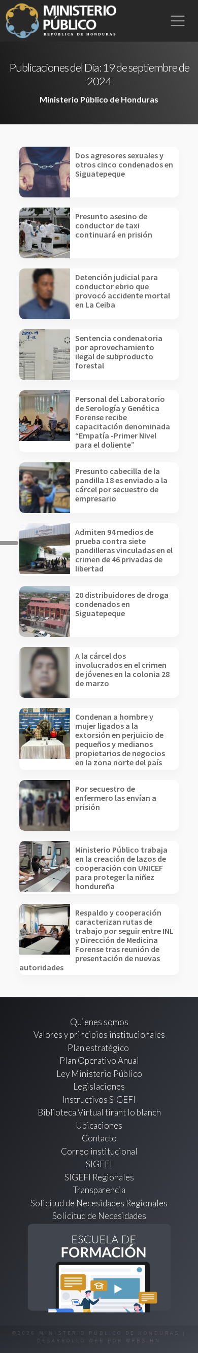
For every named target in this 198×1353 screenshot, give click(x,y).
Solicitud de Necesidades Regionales (99, 1203)
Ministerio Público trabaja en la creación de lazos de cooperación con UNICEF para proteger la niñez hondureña (121, 867)
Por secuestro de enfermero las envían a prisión (115, 798)
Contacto (99, 1138)
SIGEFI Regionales (99, 1177)
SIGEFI (99, 1164)
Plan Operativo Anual (99, 1060)
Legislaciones (99, 1086)
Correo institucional (99, 1151)
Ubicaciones (99, 1125)
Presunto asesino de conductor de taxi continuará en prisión (113, 225)
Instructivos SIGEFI (99, 1099)
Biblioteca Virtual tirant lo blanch (99, 1112)
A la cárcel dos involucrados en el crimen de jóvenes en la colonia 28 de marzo (122, 669)
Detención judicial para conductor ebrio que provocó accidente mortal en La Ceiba (122, 291)
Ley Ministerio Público (99, 1073)
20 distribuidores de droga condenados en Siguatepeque (122, 604)
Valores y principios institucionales (99, 1034)
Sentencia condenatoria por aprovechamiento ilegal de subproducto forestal (118, 351)
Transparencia (99, 1190)
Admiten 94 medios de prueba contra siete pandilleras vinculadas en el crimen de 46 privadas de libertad (124, 550)
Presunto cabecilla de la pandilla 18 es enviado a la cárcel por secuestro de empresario (121, 484)
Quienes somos (99, 1022)
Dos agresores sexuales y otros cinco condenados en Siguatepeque (124, 164)
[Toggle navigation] (177, 21)
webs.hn (143, 1340)
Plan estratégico (99, 1047)
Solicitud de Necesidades (99, 1215)
